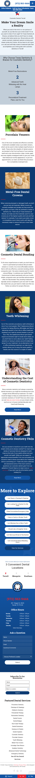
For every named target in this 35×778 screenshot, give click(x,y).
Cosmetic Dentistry (17, 735)
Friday (7, 623)
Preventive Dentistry (17, 705)
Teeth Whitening (17, 740)
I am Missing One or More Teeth (17, 523)
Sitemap (16, 765)
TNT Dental (22, 766)
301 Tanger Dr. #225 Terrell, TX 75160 (17, 604)
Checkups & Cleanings (17, 707)
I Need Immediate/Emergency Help (17, 511)
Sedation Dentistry (17, 748)
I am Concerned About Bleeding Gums (17, 541)
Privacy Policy (22, 765)
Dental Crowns (17, 718)
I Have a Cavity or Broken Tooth (17, 517)
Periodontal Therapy (17, 713)
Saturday (8, 625)
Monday (8, 614)
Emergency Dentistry (17, 754)
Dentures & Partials (17, 729)
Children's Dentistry (17, 710)
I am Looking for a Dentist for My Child (17, 505)
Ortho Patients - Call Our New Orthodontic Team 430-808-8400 (17, 9)
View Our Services (17, 548)
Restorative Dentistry (17, 716)
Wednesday (9, 618)
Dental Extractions (17, 726)
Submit (17, 662)
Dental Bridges (17, 721)
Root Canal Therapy (17, 724)
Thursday (8, 621)
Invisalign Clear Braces (17, 745)
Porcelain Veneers (17, 737)
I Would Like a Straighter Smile (17, 529)
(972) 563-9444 (22, 3)
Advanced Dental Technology (17, 751)
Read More (17, 410)
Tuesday (8, 616)
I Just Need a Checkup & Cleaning (17, 498)
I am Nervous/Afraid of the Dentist (17, 535)
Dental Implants (17, 732)
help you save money (13, 400)
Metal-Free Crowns (17, 743)
